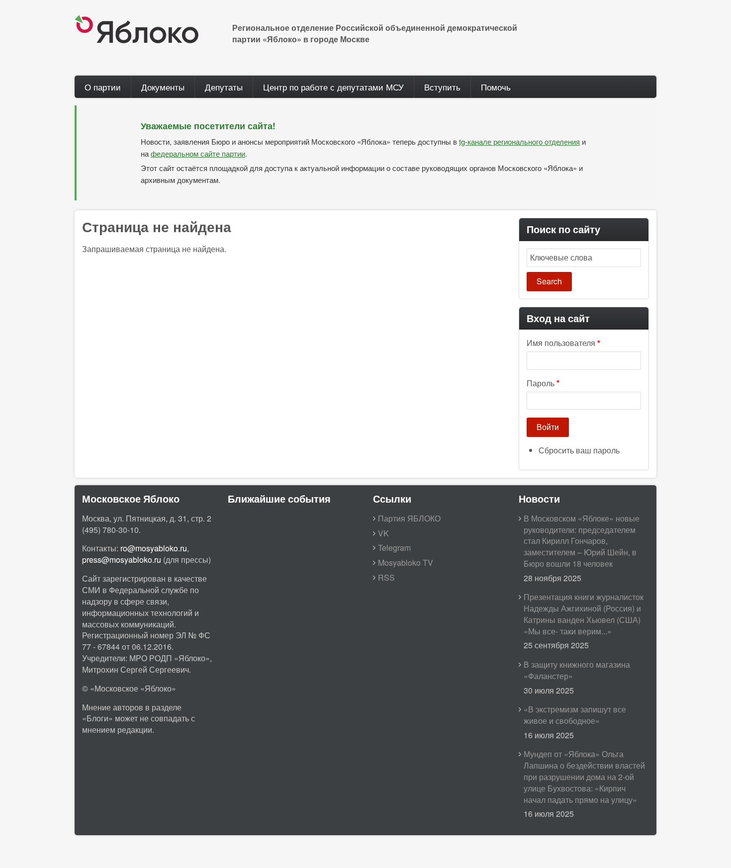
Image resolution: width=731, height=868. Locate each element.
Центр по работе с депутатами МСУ (333, 87)
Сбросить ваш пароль (579, 450)
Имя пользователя (561, 343)
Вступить (442, 87)
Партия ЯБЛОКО (409, 518)
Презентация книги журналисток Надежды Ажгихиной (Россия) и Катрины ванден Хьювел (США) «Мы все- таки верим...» (583, 614)
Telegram (394, 547)
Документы (162, 87)
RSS (386, 577)
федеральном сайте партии (198, 153)
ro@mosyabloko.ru (153, 548)
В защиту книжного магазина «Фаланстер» (577, 670)
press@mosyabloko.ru (121, 559)
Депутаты (224, 87)
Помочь (496, 87)
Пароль (540, 383)
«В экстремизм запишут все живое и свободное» (575, 714)
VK (383, 533)
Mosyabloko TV (405, 562)
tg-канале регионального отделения (519, 141)
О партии (103, 87)
